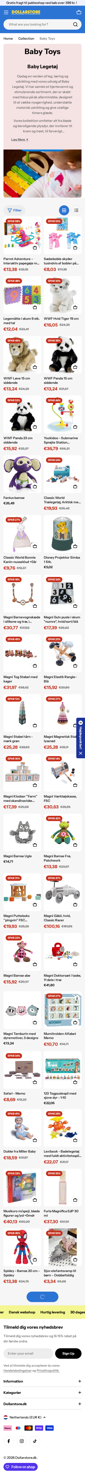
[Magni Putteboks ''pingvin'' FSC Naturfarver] (22, 892)
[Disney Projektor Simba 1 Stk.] (63, 534)
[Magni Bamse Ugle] (22, 832)
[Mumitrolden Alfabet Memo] (63, 1010)
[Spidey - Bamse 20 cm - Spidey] (22, 1247)
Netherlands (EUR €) (25, 1417)
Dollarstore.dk (26, 1458)
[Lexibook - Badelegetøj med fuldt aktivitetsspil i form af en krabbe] (63, 1128)
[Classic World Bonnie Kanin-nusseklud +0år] (22, 534)
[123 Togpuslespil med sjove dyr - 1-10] (63, 1070)
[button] (80, 738)
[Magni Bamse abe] (22, 952)
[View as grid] (64, 210)
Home (8, 38)
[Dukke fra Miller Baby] (22, 1128)
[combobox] (42, 24)
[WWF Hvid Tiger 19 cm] (63, 295)
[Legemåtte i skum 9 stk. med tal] (22, 295)
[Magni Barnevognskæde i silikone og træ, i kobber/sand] (22, 593)
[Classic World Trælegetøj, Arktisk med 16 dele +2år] (63, 474)
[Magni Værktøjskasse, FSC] (63, 773)
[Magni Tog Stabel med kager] (22, 653)
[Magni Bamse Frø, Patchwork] (63, 832)
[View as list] (76, 210)
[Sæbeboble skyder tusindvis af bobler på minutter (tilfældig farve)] (63, 235)
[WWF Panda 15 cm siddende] (63, 355)
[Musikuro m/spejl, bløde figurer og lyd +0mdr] (22, 1187)
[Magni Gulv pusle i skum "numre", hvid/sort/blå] (63, 593)
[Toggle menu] (6, 12)
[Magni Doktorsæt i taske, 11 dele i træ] (63, 952)
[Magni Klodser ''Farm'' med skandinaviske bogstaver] (22, 773)
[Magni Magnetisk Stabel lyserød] (63, 713)
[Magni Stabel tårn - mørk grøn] (22, 713)
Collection (26, 38)
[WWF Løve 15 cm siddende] (22, 355)
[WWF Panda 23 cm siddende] (22, 414)
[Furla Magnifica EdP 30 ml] (63, 1187)
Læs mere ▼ (20, 139)
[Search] (75, 24)
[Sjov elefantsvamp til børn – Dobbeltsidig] (63, 1247)
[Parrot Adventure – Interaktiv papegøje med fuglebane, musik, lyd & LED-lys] (22, 235)
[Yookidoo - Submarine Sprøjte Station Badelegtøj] (63, 414)
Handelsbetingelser (17, 1370)
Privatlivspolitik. (48, 1370)
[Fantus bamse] (22, 474)
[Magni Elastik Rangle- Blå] (63, 653)
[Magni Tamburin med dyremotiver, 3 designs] (22, 1010)
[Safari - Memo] (22, 1070)
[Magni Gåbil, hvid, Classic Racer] (63, 892)
